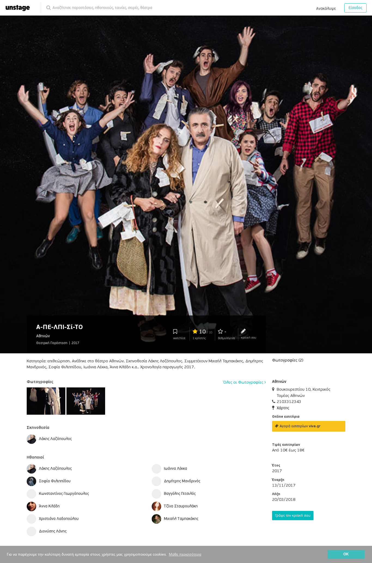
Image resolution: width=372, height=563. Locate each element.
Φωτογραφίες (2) (287, 360)
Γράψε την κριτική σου (292, 515)
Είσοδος (355, 8)
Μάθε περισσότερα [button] (185, 554)
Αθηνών (279, 382)
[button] (326, 8)
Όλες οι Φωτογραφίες (243, 382)
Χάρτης (283, 408)
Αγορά (300, 426)
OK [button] (346, 554)
